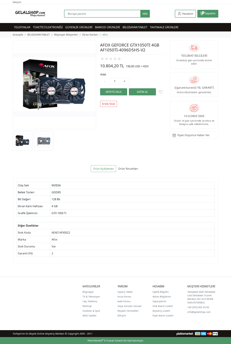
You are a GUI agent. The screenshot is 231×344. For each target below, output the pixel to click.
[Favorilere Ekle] (161, 92)
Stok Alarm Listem (163, 306)
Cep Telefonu (90, 301)
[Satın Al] (142, 91)
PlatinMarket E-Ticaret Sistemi (105, 340)
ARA (145, 14)
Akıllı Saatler (90, 315)
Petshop (87, 306)
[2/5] (104, 59)
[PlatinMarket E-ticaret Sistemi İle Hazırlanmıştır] (185, 333)
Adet (103, 74)
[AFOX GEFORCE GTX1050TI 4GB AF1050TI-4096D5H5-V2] (54, 85)
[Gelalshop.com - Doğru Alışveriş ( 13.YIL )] (38, 13)
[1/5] (102, 59)
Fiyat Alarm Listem (163, 315)
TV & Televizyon (91, 296)
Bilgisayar (88, 291)
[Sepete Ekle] (113, 91)
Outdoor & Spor (91, 310)
